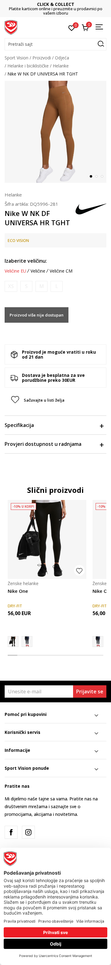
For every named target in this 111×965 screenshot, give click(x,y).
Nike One (18, 591)
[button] (55, 44)
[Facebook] (11, 832)
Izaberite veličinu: (26, 261)
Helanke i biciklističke (28, 66)
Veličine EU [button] (15, 271)
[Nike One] (47, 539)
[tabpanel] (55, 132)
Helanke (61, 66)
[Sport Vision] (11, 27)
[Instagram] (28, 832)
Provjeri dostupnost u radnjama (43, 444)
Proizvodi (41, 58)
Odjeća (62, 58)
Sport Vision (16, 58)
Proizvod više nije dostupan (37, 315)
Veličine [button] (38, 271)
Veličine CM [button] (61, 271)
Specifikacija (19, 425)
